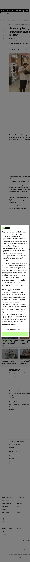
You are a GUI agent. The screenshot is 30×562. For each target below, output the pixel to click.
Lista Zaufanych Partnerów (9, 324)
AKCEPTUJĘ (15, 334)
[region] (15, 281)
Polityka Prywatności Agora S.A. (15, 285)
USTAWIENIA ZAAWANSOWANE (14, 329)
